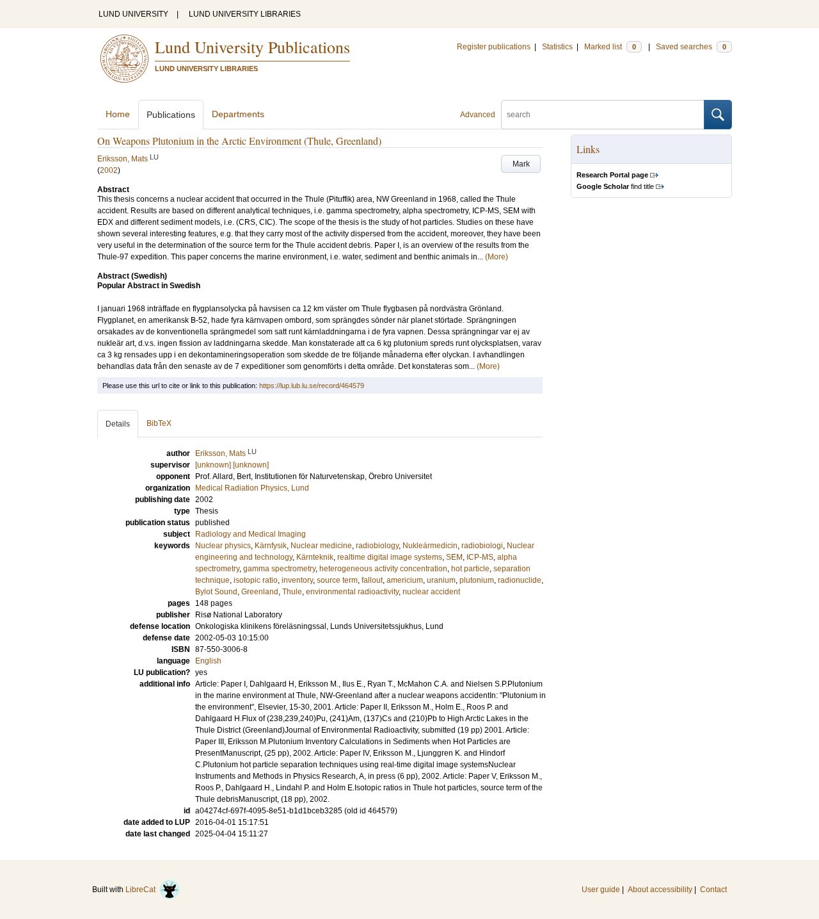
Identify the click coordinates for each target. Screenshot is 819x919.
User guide (601, 889)
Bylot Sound (216, 591)
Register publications (493, 46)
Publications (171, 115)
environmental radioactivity (352, 591)
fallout (372, 580)
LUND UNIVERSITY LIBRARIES (245, 14)
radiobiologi (482, 545)
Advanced (477, 114)
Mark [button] (521, 163)
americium (404, 580)
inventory (297, 580)
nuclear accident (431, 591)
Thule (292, 591)
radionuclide (519, 580)
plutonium (476, 580)
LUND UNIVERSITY (133, 14)
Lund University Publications (252, 47)
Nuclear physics (223, 545)
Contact (713, 889)
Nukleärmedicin (429, 545)
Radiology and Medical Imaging (250, 534)
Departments (238, 114)
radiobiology (377, 545)
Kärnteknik (314, 557)
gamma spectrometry (279, 568)
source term (337, 580)
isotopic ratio (256, 580)
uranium (441, 580)
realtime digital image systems (389, 557)
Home (118, 114)
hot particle (470, 568)
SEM (454, 557)
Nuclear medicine (321, 545)
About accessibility (660, 889)
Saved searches (691, 46)
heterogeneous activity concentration (383, 568)
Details (118, 423)
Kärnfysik (271, 545)
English (208, 660)
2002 (109, 170)
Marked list (610, 46)
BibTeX (159, 423)
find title (615, 186)
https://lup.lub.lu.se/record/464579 (311, 385)
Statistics (557, 46)
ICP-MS (479, 557)
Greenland (259, 591)
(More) (496, 256)
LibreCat (142, 889)
